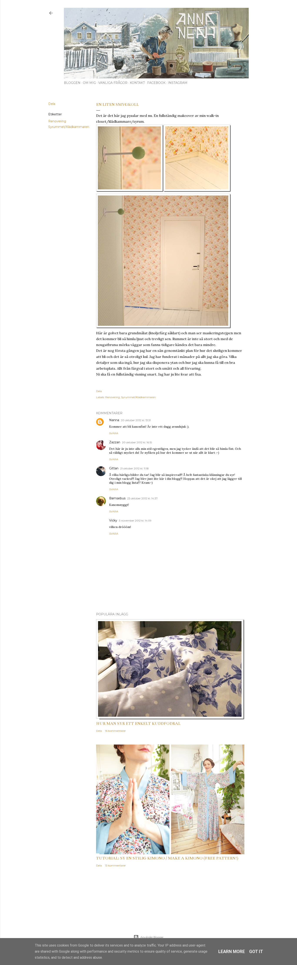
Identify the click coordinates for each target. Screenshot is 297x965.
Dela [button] (51, 104)
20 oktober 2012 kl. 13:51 (136, 420)
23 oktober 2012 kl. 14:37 (142, 498)
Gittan (113, 468)
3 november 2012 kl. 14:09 (135, 520)
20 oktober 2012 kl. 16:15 (137, 442)
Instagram (177, 83)
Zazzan (114, 442)
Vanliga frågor (112, 83)
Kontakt (137, 83)
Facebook (156, 83)
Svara (113, 433)
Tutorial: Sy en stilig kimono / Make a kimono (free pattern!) (167, 858)
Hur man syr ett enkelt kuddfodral (138, 723)
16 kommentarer (115, 730)
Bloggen (72, 83)
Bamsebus (117, 498)
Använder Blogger (152, 937)
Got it (256, 951)
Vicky (113, 520)
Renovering (57, 121)
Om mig (89, 83)
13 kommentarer (115, 865)
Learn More (231, 951)
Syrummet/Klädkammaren (68, 127)
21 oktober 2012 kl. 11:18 (134, 468)
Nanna (114, 420)
